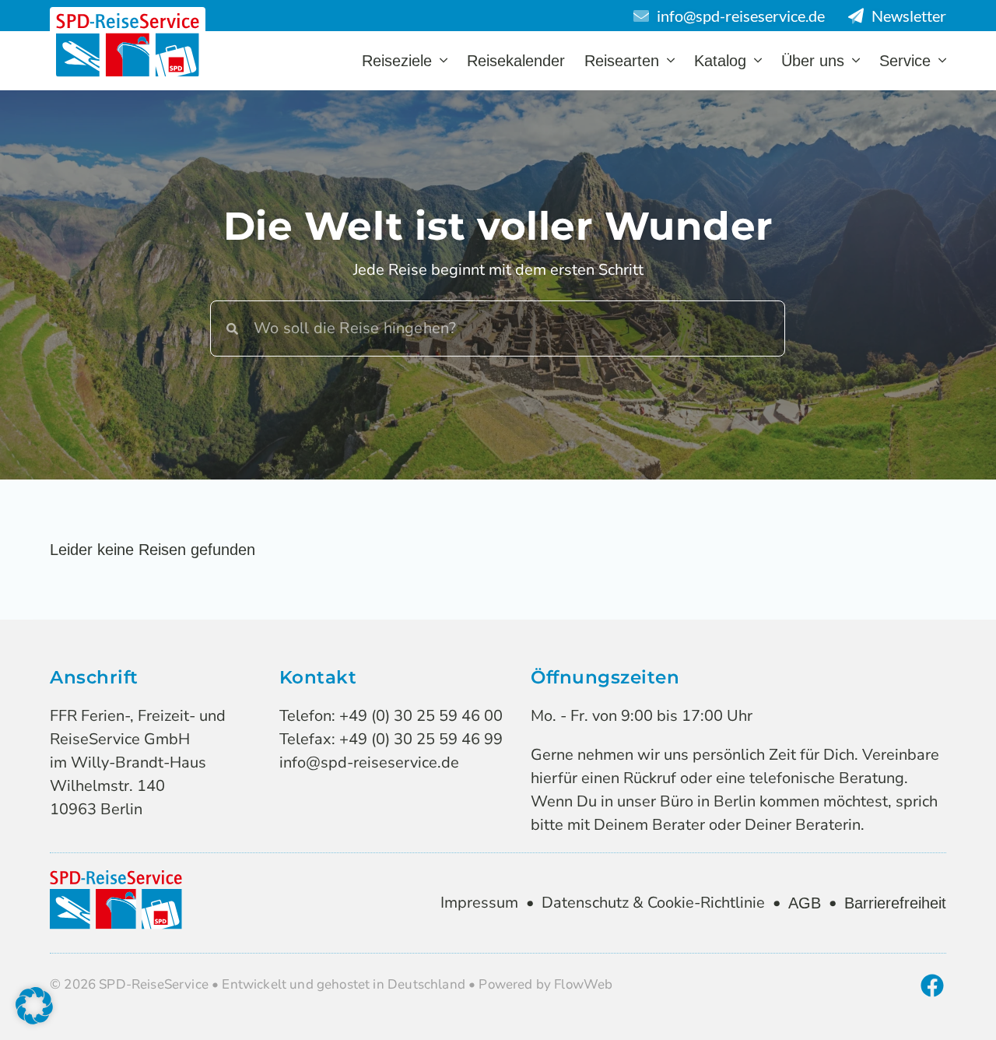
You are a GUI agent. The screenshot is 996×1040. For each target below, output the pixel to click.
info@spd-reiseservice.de (369, 762)
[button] (34, 1005)
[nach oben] (941, 1003)
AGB (804, 903)
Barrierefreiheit (895, 903)
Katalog (720, 60)
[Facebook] (932, 985)
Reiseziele (397, 60)
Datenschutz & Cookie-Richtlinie (653, 902)
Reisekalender (516, 60)
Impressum (479, 902)
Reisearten (621, 60)
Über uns (812, 60)
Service (905, 60)
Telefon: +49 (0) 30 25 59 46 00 (391, 715)
